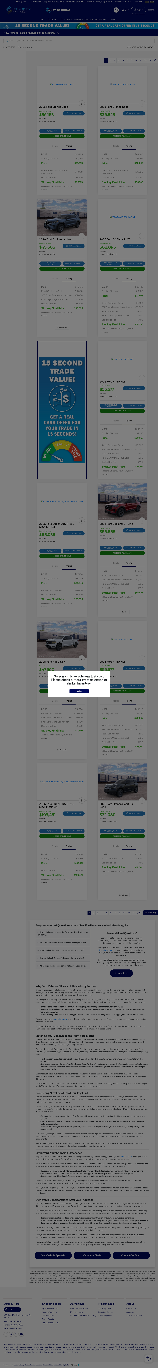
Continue (79, 691)
